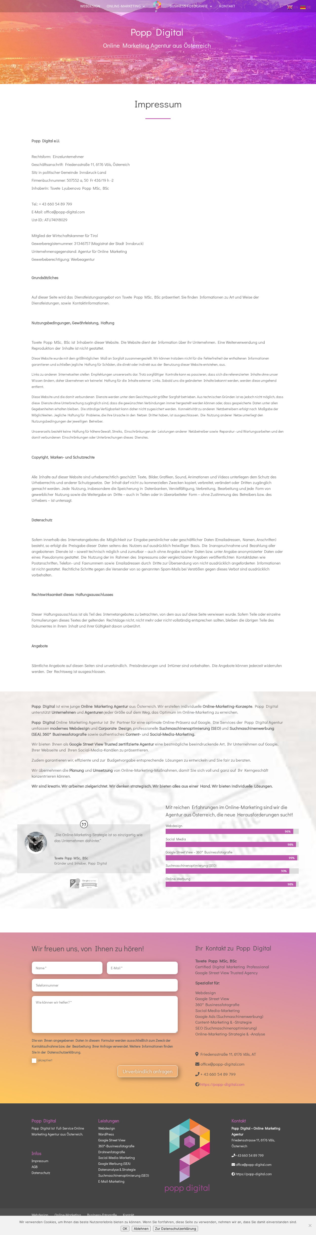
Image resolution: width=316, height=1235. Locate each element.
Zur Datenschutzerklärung (175, 1229)
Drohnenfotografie (111, 1151)
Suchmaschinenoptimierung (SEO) (123, 1175)
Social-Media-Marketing (116, 1157)
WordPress (106, 1134)
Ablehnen (141, 1229)
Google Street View (111, 1140)
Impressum (40, 1160)
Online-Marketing (124, 6)
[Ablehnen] (309, 1225)
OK (125, 1229)
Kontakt (227, 6)
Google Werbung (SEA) (114, 1163)
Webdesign (90, 6)
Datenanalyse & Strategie (117, 1169)
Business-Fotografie (189, 6)
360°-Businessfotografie (116, 1146)
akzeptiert (45, 1060)
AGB (35, 1166)
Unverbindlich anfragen (148, 1071)
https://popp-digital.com (222, 1084)
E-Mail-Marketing (111, 1181)
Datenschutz (41, 1172)
